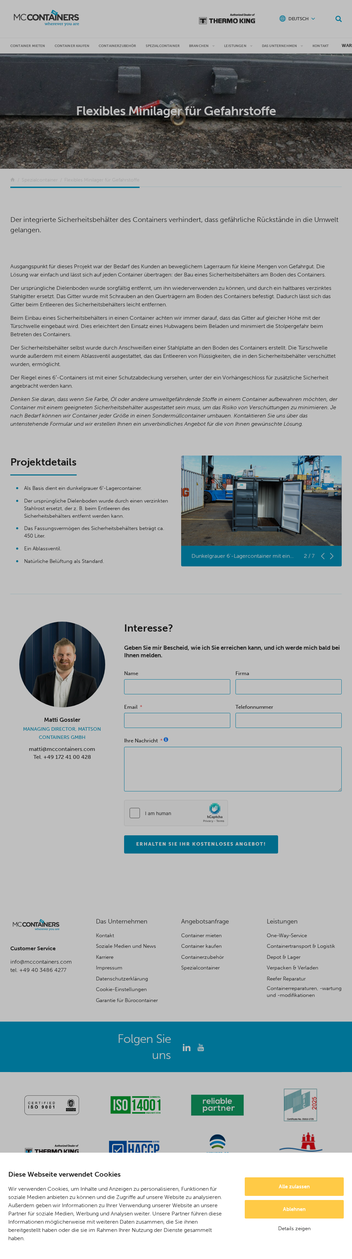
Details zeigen (294, 1228)
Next (332, 556)
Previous (323, 556)
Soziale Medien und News (126, 946)
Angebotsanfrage (205, 921)
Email (131, 707)
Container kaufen (201, 946)
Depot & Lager (283, 957)
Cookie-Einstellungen (121, 989)
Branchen (199, 46)
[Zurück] (12, 180)
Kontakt (320, 46)
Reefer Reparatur (286, 979)
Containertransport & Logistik (301, 946)
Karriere (104, 957)
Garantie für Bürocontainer (127, 1000)
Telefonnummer (254, 707)
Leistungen (235, 46)
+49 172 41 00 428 (67, 757)
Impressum (109, 968)
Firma (242, 673)
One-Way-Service (287, 935)
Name (131, 673)
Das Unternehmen (279, 46)
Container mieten (27, 46)
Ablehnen (294, 1209)
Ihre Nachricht (141, 741)
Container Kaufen (72, 46)
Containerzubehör (117, 46)
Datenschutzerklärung (122, 979)
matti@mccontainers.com (62, 749)
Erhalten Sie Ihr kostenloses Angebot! (201, 844)
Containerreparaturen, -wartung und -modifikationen (304, 991)
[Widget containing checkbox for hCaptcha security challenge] (176, 813)
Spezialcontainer (163, 46)
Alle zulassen (294, 1187)
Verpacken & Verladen (292, 968)
